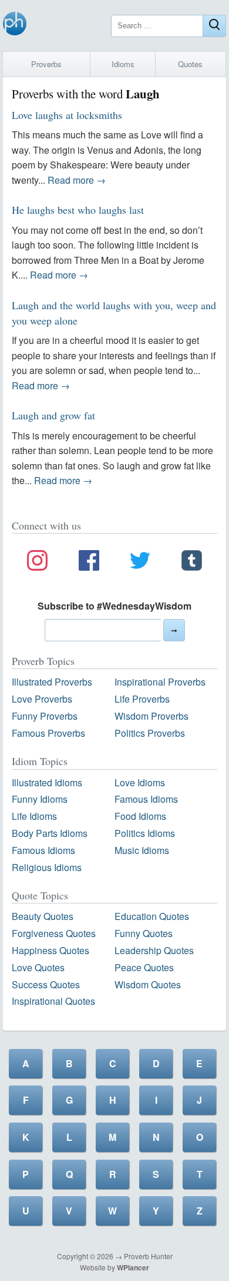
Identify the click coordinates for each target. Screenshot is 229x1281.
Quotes (190, 63)
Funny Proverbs (45, 716)
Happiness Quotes (50, 950)
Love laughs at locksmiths (67, 115)
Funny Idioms (40, 799)
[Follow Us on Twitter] (140, 562)
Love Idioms (139, 782)
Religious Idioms (47, 867)
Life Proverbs (142, 699)
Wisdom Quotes (147, 984)
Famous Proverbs (48, 733)
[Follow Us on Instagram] (37, 562)
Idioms (123, 63)
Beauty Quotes (42, 916)
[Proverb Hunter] (14, 25)
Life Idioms (34, 816)
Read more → (77, 180)
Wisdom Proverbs (151, 716)
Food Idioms (140, 816)
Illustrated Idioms (47, 782)
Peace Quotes (144, 967)
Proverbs (46, 63)
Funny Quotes (143, 933)
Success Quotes (46, 984)
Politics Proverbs (149, 733)
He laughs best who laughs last (78, 210)
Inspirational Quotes (53, 1001)
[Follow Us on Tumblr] (191, 562)
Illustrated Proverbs (52, 682)
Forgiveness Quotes (54, 933)
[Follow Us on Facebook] (89, 562)
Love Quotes (38, 967)
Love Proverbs (42, 699)
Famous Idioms (146, 799)
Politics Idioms (144, 833)
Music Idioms (141, 850)
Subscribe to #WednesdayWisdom (114, 606)
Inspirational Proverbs (160, 682)
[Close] (214, 26)
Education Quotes (151, 916)
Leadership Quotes (154, 950)
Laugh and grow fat (53, 415)
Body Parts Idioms (49, 833)
